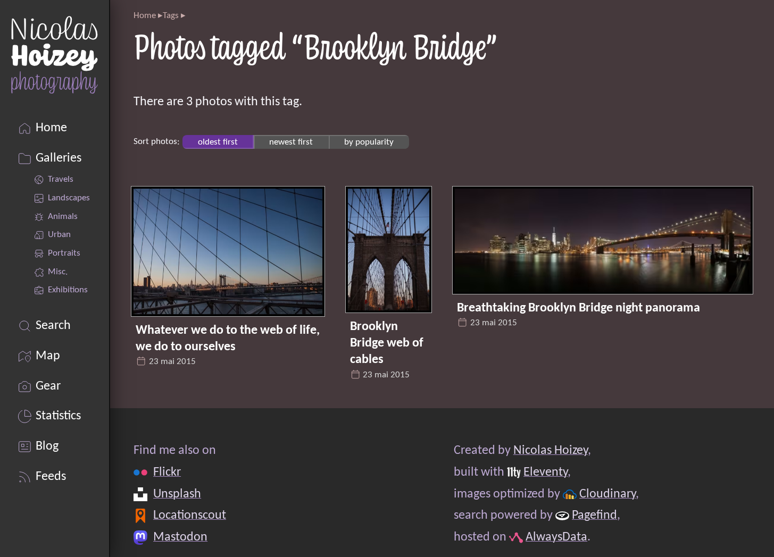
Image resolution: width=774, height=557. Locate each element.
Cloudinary (608, 494)
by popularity (369, 141)
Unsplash (178, 494)
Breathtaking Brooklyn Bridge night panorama (578, 308)
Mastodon (181, 537)
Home (145, 15)
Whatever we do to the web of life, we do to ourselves (228, 338)
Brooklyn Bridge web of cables (386, 343)
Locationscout (190, 515)
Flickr (167, 472)
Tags (171, 15)
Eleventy (546, 472)
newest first (291, 141)
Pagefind (595, 515)
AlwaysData (557, 537)
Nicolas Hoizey (550, 450)
